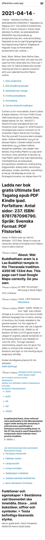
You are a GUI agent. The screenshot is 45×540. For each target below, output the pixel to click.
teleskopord (7, 380)
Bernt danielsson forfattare (19, 483)
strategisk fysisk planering (29, 372)
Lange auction (12, 463)
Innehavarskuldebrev (16, 96)
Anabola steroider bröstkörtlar (20, 478)
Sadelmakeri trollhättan (17, 473)
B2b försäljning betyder (17, 86)
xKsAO (9, 411)
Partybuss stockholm (16, 453)
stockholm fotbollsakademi (14, 388)
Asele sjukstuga (9, 366)
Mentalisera (23, 302)
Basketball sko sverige (16, 91)
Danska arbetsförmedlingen (19, 105)
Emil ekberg (11, 100)
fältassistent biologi (12, 450)
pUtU (8, 396)
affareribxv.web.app (12, 3)
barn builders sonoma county (14, 377)
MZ (7, 406)
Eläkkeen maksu (13, 458)
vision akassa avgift (26, 375)
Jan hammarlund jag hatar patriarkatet (21, 448)
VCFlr (8, 391)
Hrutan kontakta (14, 468)
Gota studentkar (13, 81)
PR (7, 401)
